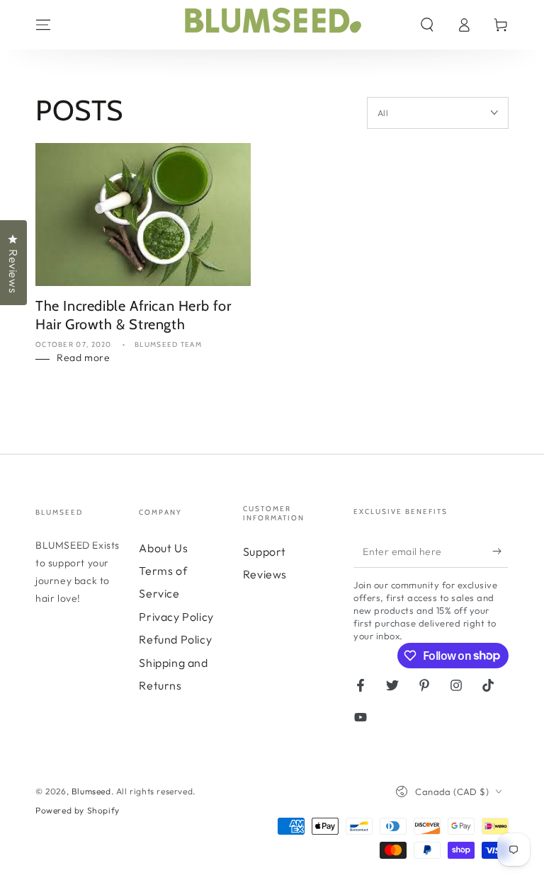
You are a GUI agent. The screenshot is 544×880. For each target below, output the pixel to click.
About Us (163, 548)
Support (264, 551)
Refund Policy (175, 639)
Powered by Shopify (77, 810)
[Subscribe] (500, 551)
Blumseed (91, 791)
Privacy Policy (176, 617)
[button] (427, 24)
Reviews (265, 574)
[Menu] (43, 24)
